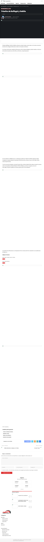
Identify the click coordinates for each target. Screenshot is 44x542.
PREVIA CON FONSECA (7, 435)
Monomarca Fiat (6, 8)
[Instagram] (17, 486)
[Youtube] (27, 486)
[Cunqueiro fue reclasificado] (14, 496)
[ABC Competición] (6, 1)
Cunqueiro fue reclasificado (23, 495)
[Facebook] (17, 482)
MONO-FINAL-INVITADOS (5, 261)
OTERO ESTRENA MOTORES (8, 431)
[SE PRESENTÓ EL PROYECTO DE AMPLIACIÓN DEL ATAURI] (14, 501)
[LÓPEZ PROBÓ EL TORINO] (14, 506)
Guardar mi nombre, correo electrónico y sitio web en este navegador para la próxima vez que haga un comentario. (20, 470)
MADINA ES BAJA (6, 433)
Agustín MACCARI (21, 540)
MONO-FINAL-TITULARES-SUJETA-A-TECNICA (8, 257)
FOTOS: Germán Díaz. (5, 426)
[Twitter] (27, 482)
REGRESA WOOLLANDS (7, 437)
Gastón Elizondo (8, 16)
